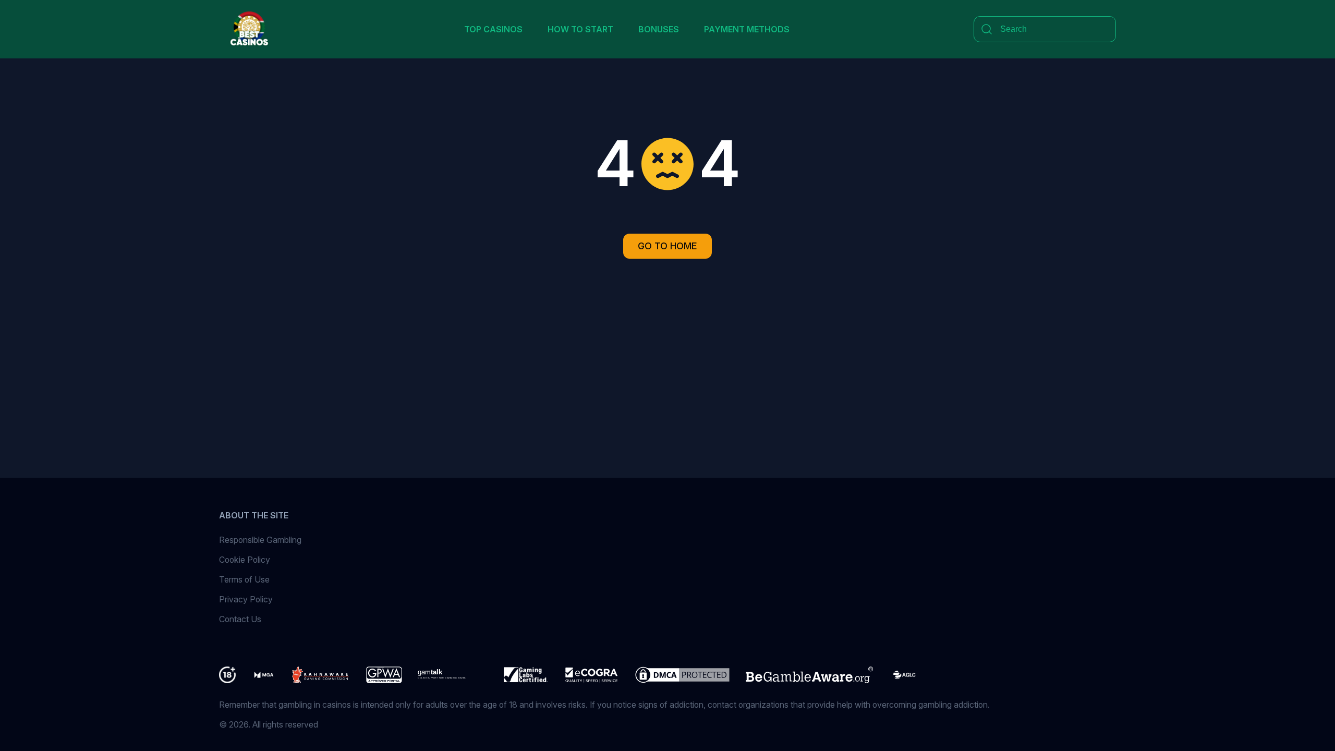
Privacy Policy (246, 599)
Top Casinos (493, 29)
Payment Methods (747, 29)
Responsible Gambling (260, 540)
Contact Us (240, 619)
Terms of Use (244, 579)
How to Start (580, 29)
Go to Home (667, 245)
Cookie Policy (244, 559)
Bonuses (658, 29)
